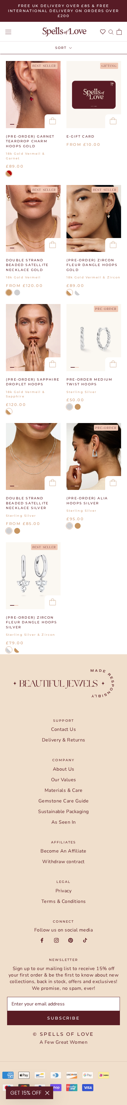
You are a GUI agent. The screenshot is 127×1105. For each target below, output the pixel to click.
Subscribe (63, 1018)
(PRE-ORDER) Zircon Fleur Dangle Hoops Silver (31, 622)
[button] (29, 1092)
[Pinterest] (70, 940)
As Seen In (63, 822)
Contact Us (63, 729)
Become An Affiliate (63, 851)
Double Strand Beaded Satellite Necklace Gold (27, 265)
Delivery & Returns (63, 740)
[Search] (111, 31)
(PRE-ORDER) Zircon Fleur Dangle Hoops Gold (92, 265)
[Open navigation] (8, 31)
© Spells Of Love (63, 1034)
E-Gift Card (80, 136)
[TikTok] (85, 940)
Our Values (63, 780)
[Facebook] (42, 940)
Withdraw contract (63, 861)
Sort (61, 48)
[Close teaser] (47, 1093)
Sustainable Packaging (63, 811)
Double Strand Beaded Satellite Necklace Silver (27, 503)
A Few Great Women (64, 1042)
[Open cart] (119, 32)
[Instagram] (56, 940)
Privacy (64, 891)
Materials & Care (64, 790)
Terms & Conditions (63, 901)
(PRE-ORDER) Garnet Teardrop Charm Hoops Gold (30, 141)
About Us (63, 769)
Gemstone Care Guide (63, 801)
